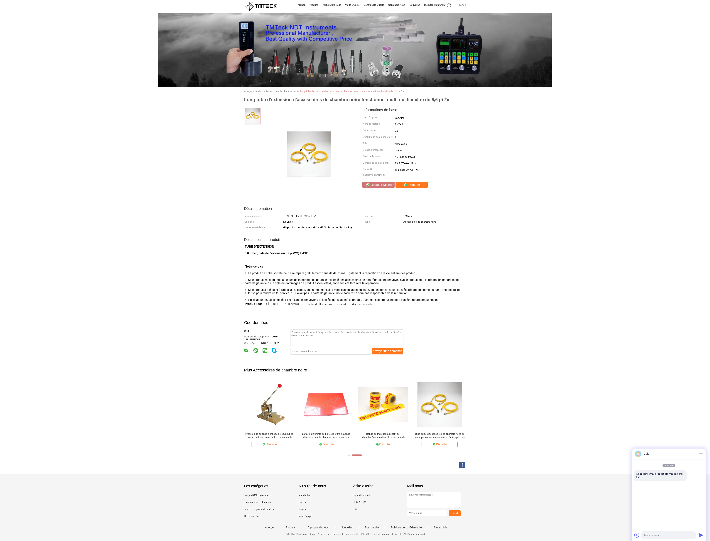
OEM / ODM (359, 502)
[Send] (701, 535)
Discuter (414, 185)
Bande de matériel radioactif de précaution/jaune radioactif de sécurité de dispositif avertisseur (383, 435)
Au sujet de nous (332, 5)
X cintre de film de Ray (319, 303)
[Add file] (636, 535)
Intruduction (304, 495)
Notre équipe (305, 516)
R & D (356, 509)
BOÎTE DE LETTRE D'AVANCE (282, 303)
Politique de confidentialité (406, 527)
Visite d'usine (352, 5)
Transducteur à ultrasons (257, 502)
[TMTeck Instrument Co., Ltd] (262, 6)
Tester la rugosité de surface (259, 509)
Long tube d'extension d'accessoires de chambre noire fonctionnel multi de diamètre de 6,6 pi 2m (352, 91)
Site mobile (440, 527)
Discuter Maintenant (434, 5)
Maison (301, 5)
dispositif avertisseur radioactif (354, 303)
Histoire (302, 502)
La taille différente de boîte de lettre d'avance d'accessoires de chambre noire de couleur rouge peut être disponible (326, 435)
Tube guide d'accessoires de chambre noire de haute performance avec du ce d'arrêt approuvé (440, 435)
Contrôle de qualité (374, 5)
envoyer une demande (387, 351)
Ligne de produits (362, 495)
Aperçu (269, 527)
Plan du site (372, 527)
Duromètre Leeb (252, 516)
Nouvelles (415, 5)
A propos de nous (318, 527)
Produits (314, 5)
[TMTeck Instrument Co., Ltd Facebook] (462, 465)
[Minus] (701, 454)
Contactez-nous (396, 5)
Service (302, 509)
